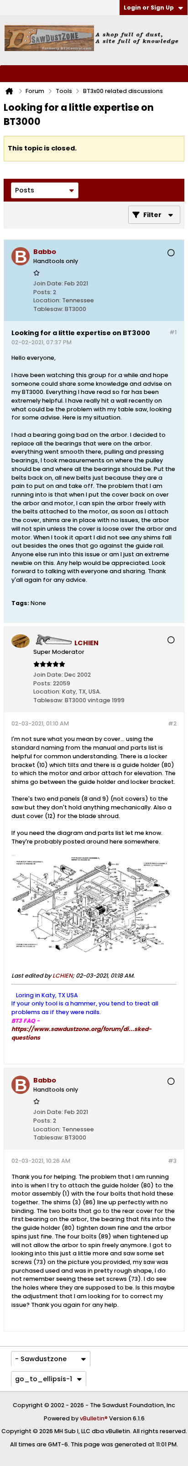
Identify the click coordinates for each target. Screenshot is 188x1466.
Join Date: (48, 283)
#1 (173, 332)
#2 (172, 723)
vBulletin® (94, 1418)
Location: (47, 300)
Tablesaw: (48, 309)
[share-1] (167, 307)
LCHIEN (62, 975)
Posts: (42, 292)
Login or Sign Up (149, 7)
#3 (172, 1161)
